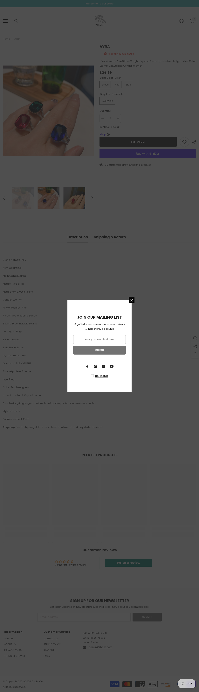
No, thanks (101, 375)
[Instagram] (95, 366)
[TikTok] (104, 366)
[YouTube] (112, 366)
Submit (100, 350)
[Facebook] (87, 366)
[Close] (131, 300)
